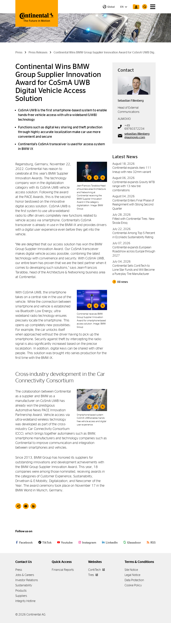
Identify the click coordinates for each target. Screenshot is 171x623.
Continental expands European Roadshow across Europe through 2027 (133, 251)
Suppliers (21, 595)
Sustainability (23, 585)
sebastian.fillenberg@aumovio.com (136, 135)
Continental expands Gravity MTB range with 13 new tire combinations (133, 186)
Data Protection (134, 580)
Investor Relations (26, 580)
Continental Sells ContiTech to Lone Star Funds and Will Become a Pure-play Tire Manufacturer (133, 269)
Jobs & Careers (24, 574)
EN (122, 6)
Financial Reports (63, 569)
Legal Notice (132, 574)
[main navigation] (153, 7)
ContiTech (95, 569)
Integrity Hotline (25, 600)
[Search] (144, 7)
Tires (91, 574)
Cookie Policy (133, 585)
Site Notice (131, 569)
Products (21, 590)
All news (122, 282)
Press (18, 569)
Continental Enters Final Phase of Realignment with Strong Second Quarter (133, 204)
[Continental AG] (36, 13)
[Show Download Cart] (135, 6)
